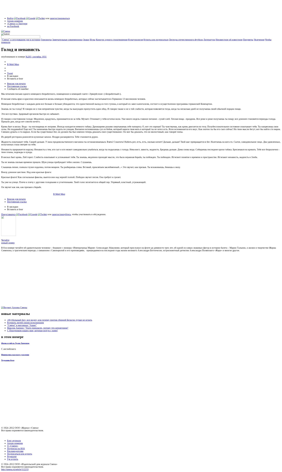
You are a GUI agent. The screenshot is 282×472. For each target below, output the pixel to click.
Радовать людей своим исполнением (25, 322)
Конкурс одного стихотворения (111, 39)
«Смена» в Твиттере (17, 23)
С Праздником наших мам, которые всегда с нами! (32, 330)
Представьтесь (8, 214)
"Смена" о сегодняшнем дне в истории (20, 39)
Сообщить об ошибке (17, 89)
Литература (209, 39)
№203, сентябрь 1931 (36, 56)
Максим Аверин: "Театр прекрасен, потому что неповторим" (37, 328)
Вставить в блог (15, 78)
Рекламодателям (15, 451)
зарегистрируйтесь (61, 214)
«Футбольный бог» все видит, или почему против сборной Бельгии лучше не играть (49, 320)
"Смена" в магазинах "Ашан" (22, 325)
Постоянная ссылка (17, 86)
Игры (92, 39)
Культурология (135, 39)
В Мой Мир (13, 64)
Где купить (12, 459)
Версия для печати (16, 83)
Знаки (86, 39)
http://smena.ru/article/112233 (14, 469)
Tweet (10, 73)
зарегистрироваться (60, 18)
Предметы (248, 39)
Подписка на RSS (16, 448)
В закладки (12, 76)
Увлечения (259, 39)
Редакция (11, 456)
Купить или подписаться (155, 39)
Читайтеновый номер (8, 241)
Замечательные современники (67, 39)
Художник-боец (7, 360)
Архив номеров (15, 21)
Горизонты (46, 39)
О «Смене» (12, 446)
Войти (10, 18)
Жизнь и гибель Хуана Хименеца (15, 343)
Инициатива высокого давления (15, 355)
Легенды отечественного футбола (186, 39)
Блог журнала (14, 440)
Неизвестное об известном (229, 39)
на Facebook (13, 26)
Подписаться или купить (19, 454)
